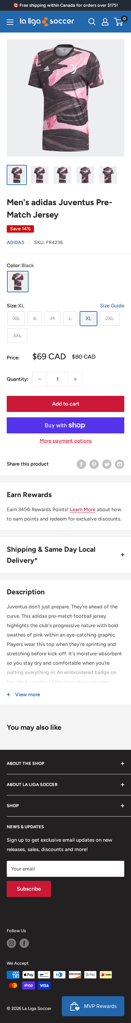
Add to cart (65, 404)
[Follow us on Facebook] (24, 943)
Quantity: (17, 379)
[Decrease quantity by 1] (40, 379)
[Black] (18, 281)
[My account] (105, 21)
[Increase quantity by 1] (75, 379)
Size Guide (112, 306)
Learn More (82, 509)
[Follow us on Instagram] (11, 943)
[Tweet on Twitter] (107, 464)
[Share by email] (119, 464)
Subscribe (29, 889)
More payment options (66, 441)
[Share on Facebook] (81, 464)
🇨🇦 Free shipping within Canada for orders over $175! (65, 5)
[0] (119, 22)
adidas (16, 242)
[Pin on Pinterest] (94, 464)
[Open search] (92, 21)
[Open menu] (10, 22)
